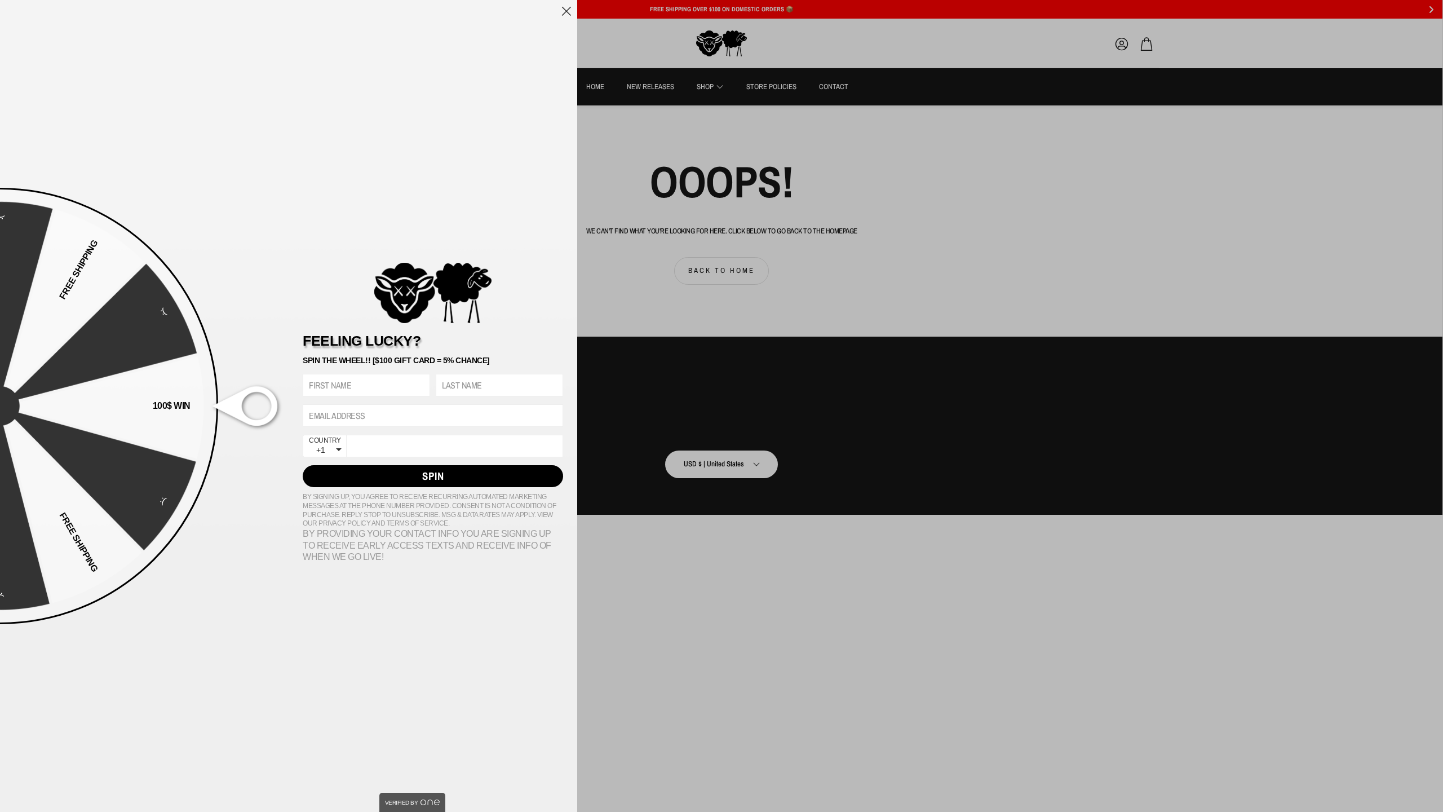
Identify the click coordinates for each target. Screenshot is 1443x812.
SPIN (433, 476)
